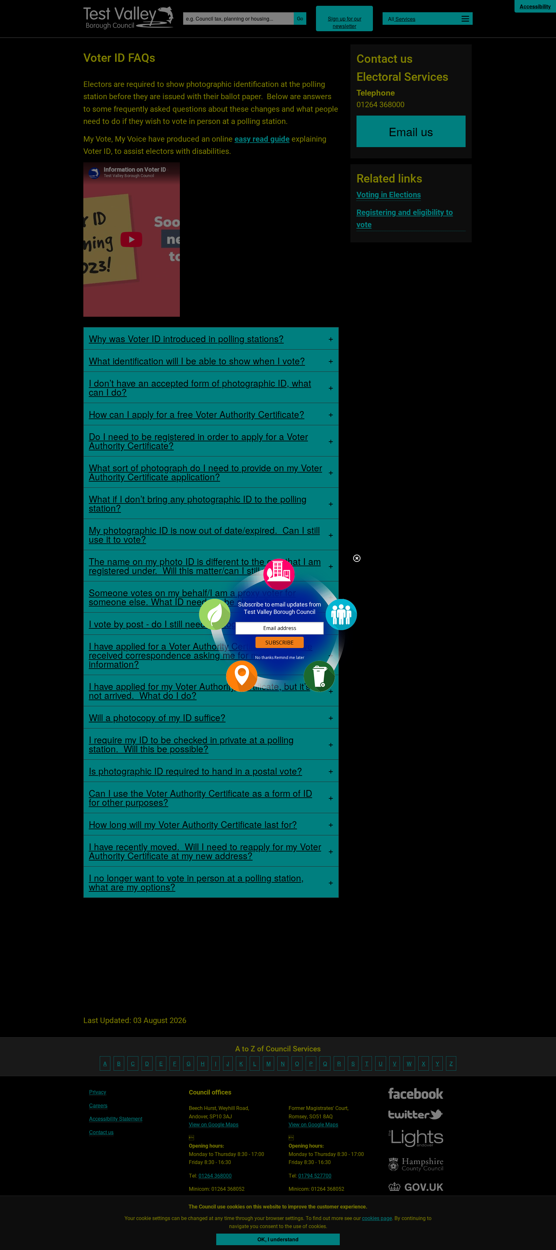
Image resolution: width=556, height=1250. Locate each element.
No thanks (264, 657)
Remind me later (289, 657)
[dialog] (278, 625)
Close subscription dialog (357, 559)
